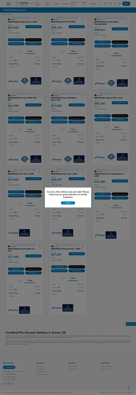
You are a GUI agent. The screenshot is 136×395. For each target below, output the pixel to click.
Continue (68, 203)
